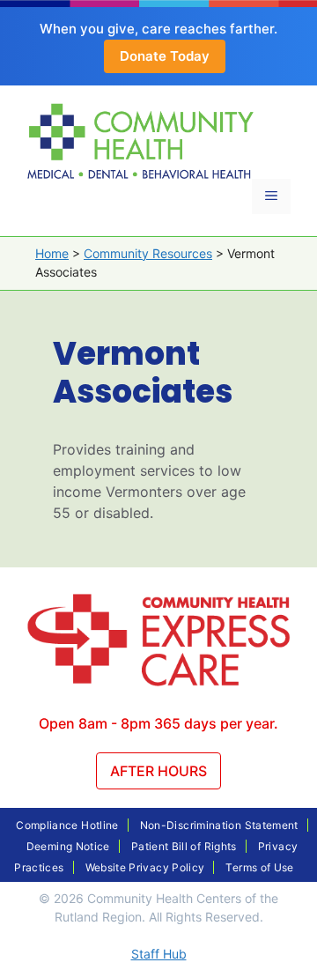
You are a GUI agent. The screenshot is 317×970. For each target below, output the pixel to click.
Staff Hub (159, 953)
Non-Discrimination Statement (219, 825)
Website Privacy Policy (145, 867)
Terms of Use (259, 867)
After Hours (158, 771)
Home (52, 253)
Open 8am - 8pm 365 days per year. (158, 723)
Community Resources (148, 253)
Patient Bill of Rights (184, 846)
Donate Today (165, 56)
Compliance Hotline (67, 825)
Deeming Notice (68, 846)
